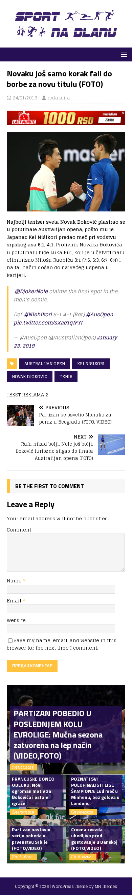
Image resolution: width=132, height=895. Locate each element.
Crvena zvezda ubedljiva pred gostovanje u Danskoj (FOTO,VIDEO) (94, 839)
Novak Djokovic (29, 376)
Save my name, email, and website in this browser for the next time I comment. (61, 644)
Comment (19, 529)
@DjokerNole (31, 291)
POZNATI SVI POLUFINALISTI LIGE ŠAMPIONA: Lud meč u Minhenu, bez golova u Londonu (95, 791)
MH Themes (106, 886)
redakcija (58, 98)
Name (15, 580)
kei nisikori (91, 363)
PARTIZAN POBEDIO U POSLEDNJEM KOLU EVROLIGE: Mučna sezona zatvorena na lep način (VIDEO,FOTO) (58, 734)
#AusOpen (99, 314)
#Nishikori (38, 314)
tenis (66, 376)
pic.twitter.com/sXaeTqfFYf (48, 322)
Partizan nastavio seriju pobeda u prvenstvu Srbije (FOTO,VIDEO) (31, 839)
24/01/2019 (25, 98)
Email (15, 600)
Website (16, 620)
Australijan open (44, 363)
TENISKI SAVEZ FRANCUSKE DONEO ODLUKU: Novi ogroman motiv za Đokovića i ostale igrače (33, 788)
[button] (122, 54)
